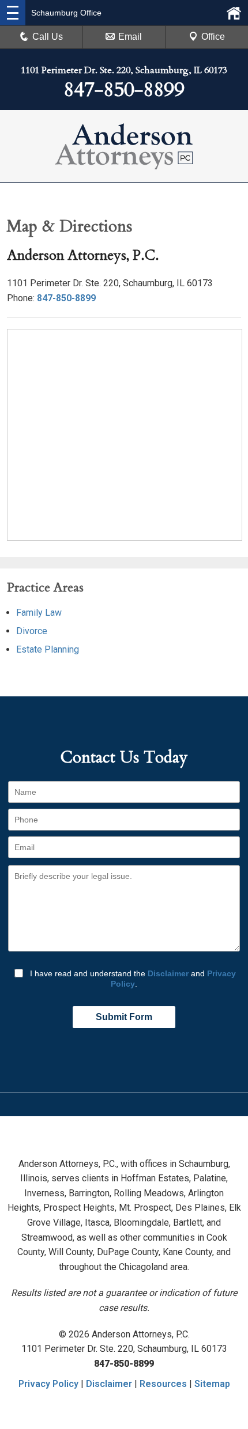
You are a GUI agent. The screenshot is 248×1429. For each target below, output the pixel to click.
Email (130, 36)
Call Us (47, 36)
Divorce (31, 631)
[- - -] (12, 12)
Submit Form (124, 1017)
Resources (163, 1383)
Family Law (39, 612)
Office (213, 36)
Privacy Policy (48, 1383)
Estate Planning (47, 649)
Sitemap (212, 1383)
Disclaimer (168, 973)
